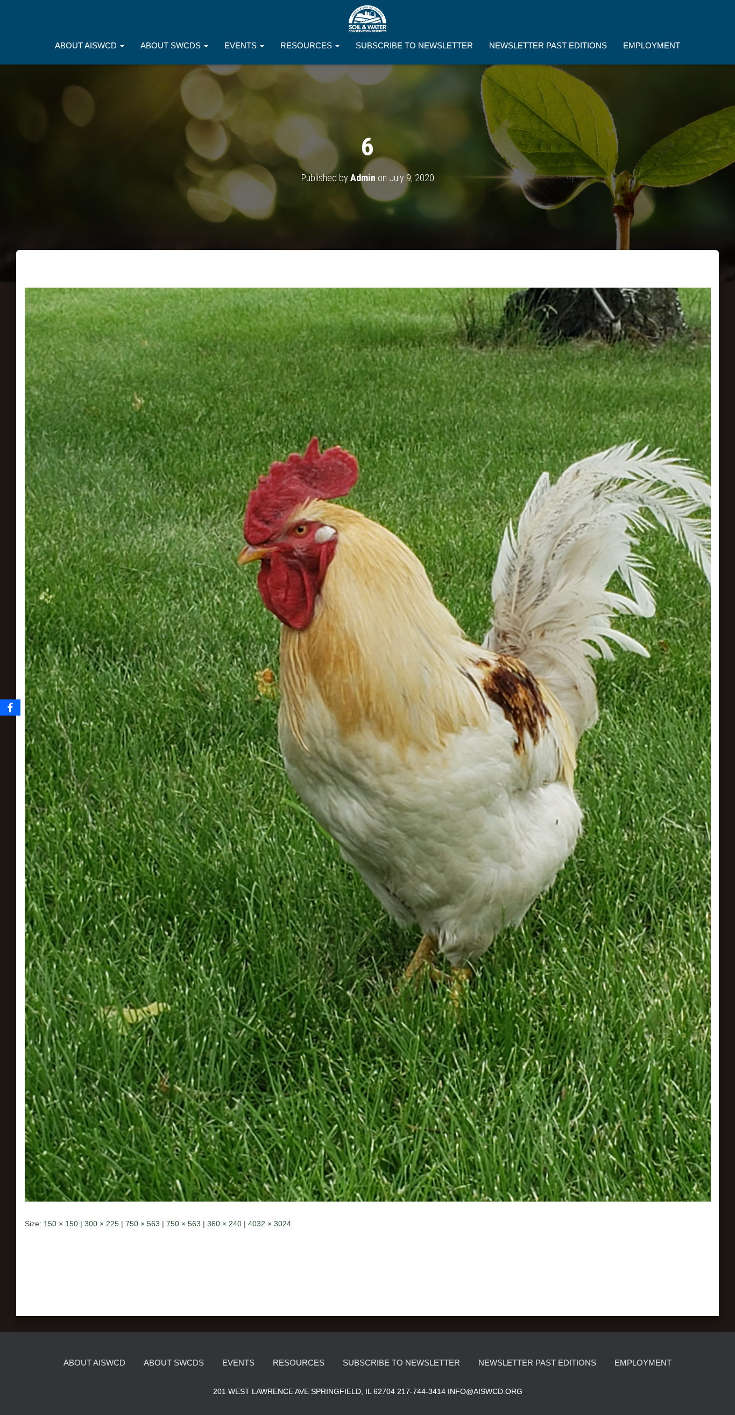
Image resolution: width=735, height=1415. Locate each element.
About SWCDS (171, 45)
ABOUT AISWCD (87, 45)
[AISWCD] (367, 18)
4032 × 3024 (269, 1223)
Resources (307, 45)
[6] (368, 744)
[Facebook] (10, 707)
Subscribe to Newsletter (414, 45)
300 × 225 (101, 1223)
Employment (651, 45)
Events (241, 45)
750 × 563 (142, 1223)
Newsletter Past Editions (548, 45)
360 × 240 (224, 1223)
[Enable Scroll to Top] (713, 1393)
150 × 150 (61, 1223)
